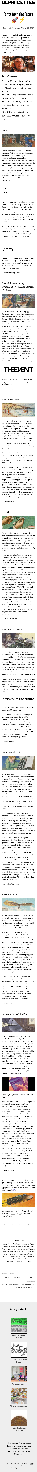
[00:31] (19, 1357)
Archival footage (8, 1094)
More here (18, 1454)
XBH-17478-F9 (8, 111)
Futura (30, 1224)
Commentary (17, 1224)
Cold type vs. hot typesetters (17, 1277)
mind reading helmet (10, 37)
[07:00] (19, 1382)
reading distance (11, 677)
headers (22, 1468)
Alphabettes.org (13, 1443)
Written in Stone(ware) (18, 1406)
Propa (4, 81)
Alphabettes (10, 28)
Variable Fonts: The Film (13, 115)
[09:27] (19, 1333)
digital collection (15, 1213)
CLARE (5, 98)
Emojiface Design (10, 105)
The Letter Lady (9, 94)
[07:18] (19, 1426)
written (16, 813)
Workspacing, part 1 (19, 1384)
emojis (4, 847)
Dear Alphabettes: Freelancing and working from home (18, 1285)
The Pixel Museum (10, 101)
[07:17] (19, 1404)
